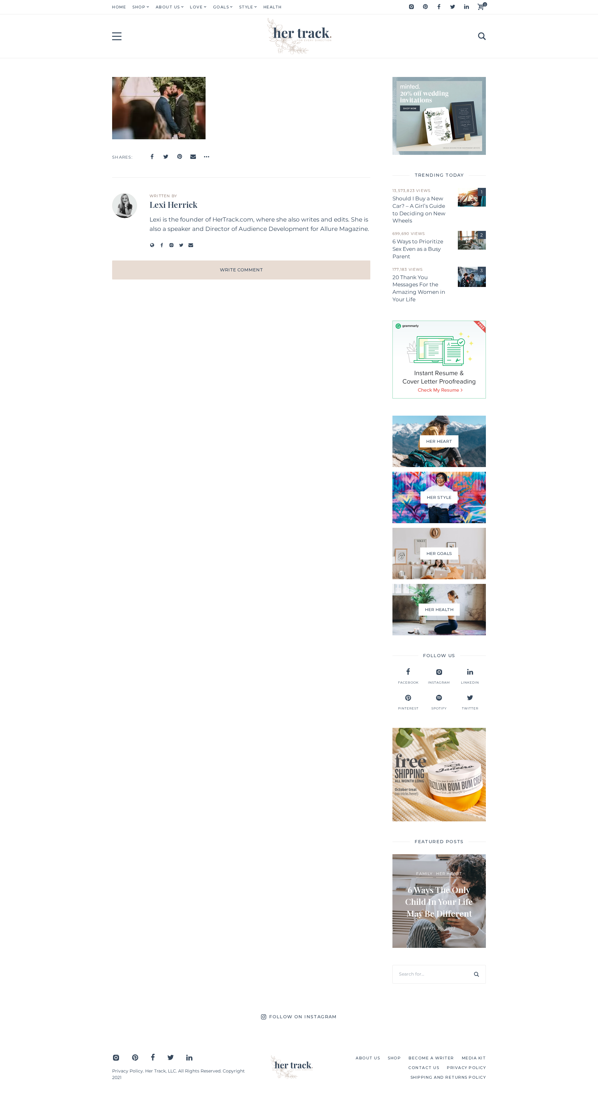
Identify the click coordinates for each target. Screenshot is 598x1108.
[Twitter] (452, 7)
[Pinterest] (425, 7)
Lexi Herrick (173, 204)
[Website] (152, 245)
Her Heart (449, 873)
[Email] (193, 157)
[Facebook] (439, 7)
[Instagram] (411, 7)
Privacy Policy (127, 1071)
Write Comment (241, 270)
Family (424, 873)
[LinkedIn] (466, 7)
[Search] (476, 974)
